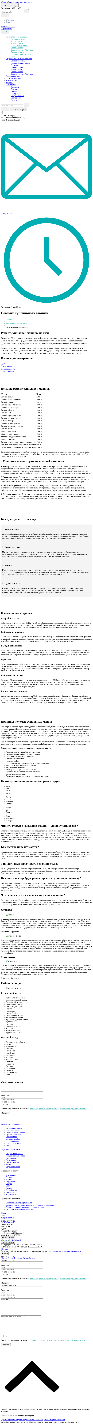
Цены (3, 364)
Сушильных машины (19, 46)
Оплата (14, 89)
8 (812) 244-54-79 (8, 27)
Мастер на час (11, 80)
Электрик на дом (13, 76)
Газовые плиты (17, 67)
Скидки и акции (17, 96)
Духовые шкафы (17, 52)
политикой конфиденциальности (67, 1251)
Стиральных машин (19, 61)
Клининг (9, 83)
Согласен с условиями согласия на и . (43, 1109)
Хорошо (5, 1253)
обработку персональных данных (44, 1109)
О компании (11, 85)
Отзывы (14, 91)
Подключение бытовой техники (19, 59)
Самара (26, 1258)
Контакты (15, 87)
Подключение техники (10, 1149)
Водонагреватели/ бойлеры (22, 50)
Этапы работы (7, 371)
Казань (32, 1258)
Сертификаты (16, 98)
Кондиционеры (17, 43)
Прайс (13, 56)
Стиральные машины (19, 39)
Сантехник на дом (13, 78)
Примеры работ (7, 1420)
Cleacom (4, 1249)
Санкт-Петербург (15, 1258)
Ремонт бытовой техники (16, 37)
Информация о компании (54, 1420)
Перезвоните (6, 29)
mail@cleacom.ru (7, 1218)
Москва (4, 1258)
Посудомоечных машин (20, 63)
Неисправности (8, 369)
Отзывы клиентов (35, 1420)
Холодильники (17, 41)
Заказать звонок (8, 1238)
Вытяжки (14, 65)
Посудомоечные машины (21, 54)
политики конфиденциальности (73, 1109)
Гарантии (15, 100)
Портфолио (15, 93)
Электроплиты (17, 48)
